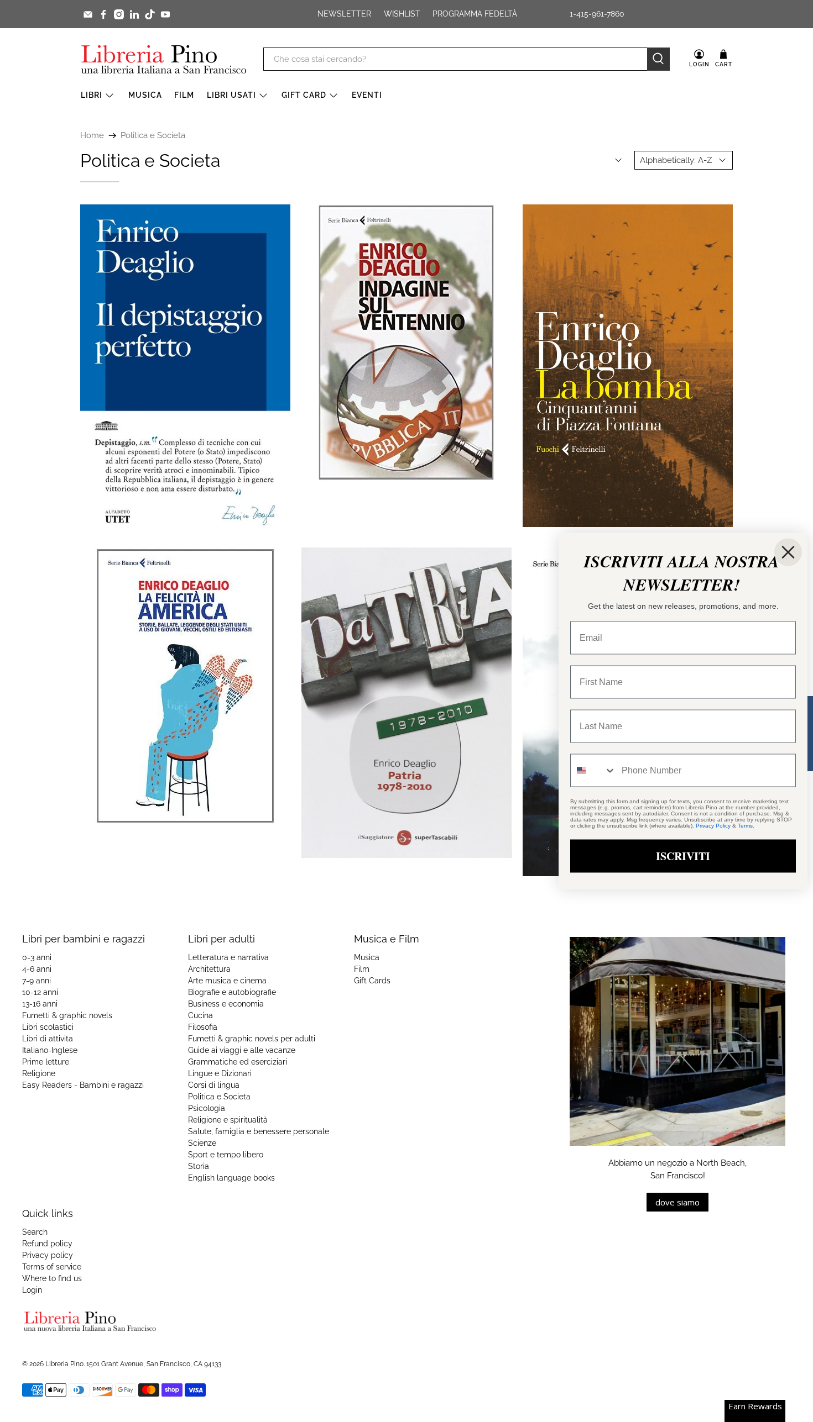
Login (32, 1290)
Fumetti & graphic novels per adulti (251, 1038)
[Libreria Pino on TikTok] (150, 14)
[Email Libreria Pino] (88, 14)
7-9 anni (36, 980)
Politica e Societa (153, 135)
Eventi (367, 95)
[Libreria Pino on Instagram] (119, 14)
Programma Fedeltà (474, 13)
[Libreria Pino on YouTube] (165, 14)
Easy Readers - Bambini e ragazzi (83, 1085)
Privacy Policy (713, 826)
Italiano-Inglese (49, 1050)
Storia (198, 1166)
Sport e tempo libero (225, 1154)
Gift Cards (372, 980)
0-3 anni (36, 957)
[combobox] (593, 771)
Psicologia (206, 1108)
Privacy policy (47, 1255)
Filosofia (202, 1027)
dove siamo (677, 1202)
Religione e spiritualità (228, 1119)
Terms (745, 826)
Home (92, 135)
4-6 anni (36, 969)
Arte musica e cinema (227, 980)
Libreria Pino (64, 1364)
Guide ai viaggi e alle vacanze (241, 1050)
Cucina (200, 1015)
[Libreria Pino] (164, 59)
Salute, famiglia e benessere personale (258, 1131)
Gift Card (304, 95)
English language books (231, 1177)
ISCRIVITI (683, 856)
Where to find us (52, 1278)
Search (35, 1232)
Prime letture (45, 1061)
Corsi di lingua (213, 1085)
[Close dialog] (788, 552)
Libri (91, 95)
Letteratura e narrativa (228, 957)
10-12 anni (40, 992)
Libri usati (231, 95)
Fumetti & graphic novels (67, 1015)
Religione (38, 1073)
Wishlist (402, 13)
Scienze (202, 1143)
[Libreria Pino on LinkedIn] (134, 14)
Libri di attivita (47, 1038)
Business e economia (226, 1003)
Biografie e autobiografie (232, 992)
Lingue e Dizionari (220, 1073)
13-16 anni (40, 1003)
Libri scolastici (48, 1027)
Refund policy (47, 1243)
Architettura (209, 969)
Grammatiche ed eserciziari (237, 1061)
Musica (145, 95)
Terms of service (51, 1266)
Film (184, 95)
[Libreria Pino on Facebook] (103, 14)
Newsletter (344, 13)
